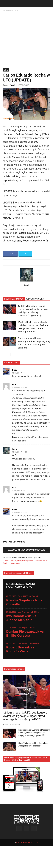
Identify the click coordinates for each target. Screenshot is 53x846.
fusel (12, 85)
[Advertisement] (26, 39)
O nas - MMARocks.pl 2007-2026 (27, 843)
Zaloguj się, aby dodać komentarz (26, 550)
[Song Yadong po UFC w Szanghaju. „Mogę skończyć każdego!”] (9, 746)
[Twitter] (34, 828)
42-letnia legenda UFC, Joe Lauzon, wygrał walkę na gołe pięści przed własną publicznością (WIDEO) (25, 716)
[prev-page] (4, 354)
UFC (16, 10)
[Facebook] (19, 828)
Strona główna (8, 10)
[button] (4, 3)
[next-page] (8, 354)
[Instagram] (26, 828)
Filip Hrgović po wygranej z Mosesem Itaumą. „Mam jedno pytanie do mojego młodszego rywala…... (34, 732)
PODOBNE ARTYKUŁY (13, 299)
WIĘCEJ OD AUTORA (35, 299)
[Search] (49, 3)
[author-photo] (26, 281)
